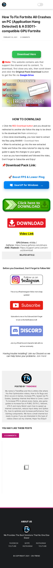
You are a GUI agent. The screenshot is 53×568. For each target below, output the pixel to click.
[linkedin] (25, 364)
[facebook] (4, 364)
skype (27, 543)
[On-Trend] (4, 6)
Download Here (26, 54)
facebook (13, 543)
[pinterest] (19, 364)
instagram (41, 543)
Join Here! (41, 356)
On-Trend (35, 556)
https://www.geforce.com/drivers (31, 245)
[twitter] (9, 364)
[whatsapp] (14, 364)
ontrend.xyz (31, 133)
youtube (12, 546)
